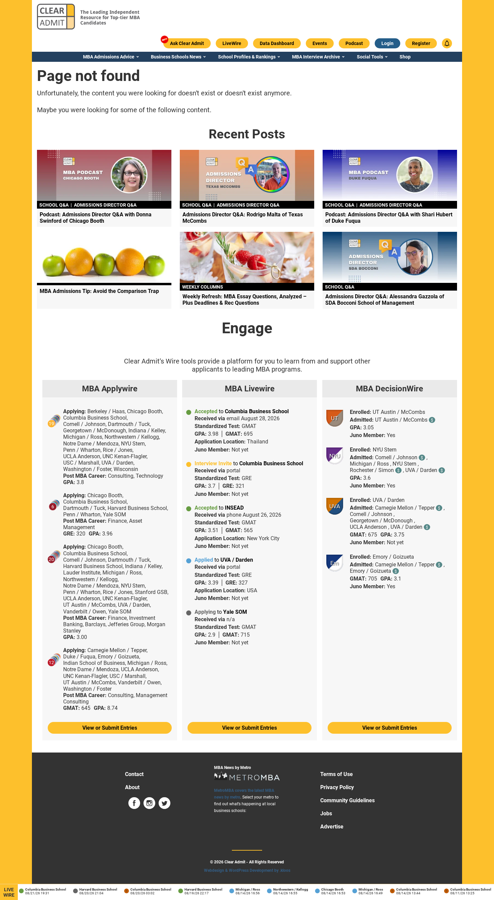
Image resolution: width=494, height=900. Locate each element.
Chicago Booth (326, 889)
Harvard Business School (92, 889)
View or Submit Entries (109, 728)
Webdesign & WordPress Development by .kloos (247, 870)
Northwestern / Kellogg (284, 889)
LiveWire (8, 892)
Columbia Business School (39, 889)
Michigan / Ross (242, 889)
